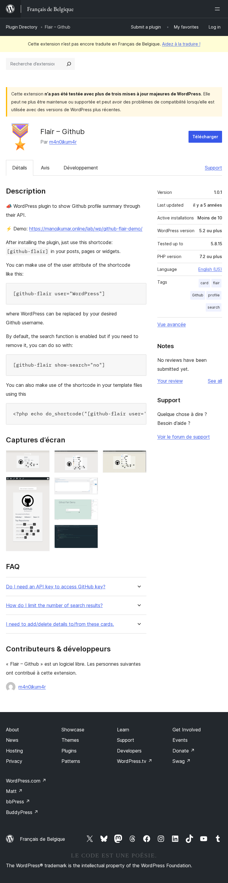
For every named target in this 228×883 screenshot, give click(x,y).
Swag (181, 761)
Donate (183, 751)
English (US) (210, 269)
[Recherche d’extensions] (69, 64)
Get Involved (186, 730)
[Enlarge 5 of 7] (90, 507)
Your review (170, 381)
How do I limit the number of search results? (54, 605)
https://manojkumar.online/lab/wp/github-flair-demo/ (85, 229)
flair (216, 283)
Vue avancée (171, 324)
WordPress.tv (134, 761)
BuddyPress (22, 812)
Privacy (14, 761)
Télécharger (205, 136)
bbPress (18, 802)
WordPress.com (26, 781)
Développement (81, 168)
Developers (129, 751)
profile (214, 295)
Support (213, 168)
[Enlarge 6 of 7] (90, 533)
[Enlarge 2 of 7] (42, 485)
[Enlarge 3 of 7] (90, 458)
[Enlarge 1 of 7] (42, 458)
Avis (45, 168)
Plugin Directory (21, 26)
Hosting (14, 751)
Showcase (72, 730)
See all (215, 381)
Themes (70, 740)
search (214, 307)
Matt (14, 791)
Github (197, 295)
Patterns (70, 761)
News (12, 740)
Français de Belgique (42, 839)
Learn (123, 730)
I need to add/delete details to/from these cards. (60, 624)
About (12, 730)
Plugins (69, 751)
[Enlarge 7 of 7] (138, 458)
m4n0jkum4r (63, 142)
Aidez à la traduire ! (181, 43)
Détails (19, 168)
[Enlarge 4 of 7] (90, 485)
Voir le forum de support (183, 437)
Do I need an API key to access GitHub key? (55, 587)
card (204, 283)
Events (180, 740)
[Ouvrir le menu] (218, 9)
